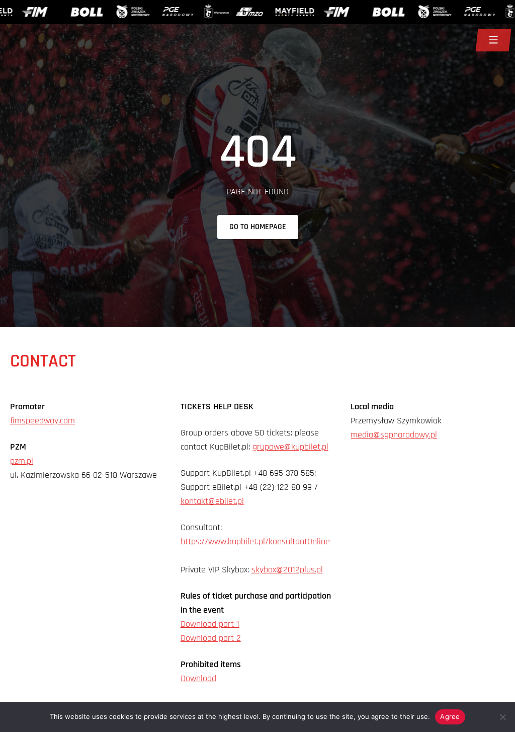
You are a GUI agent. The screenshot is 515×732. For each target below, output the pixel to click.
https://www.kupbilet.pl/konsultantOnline (255, 541)
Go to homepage (257, 227)
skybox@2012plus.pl (287, 569)
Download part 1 (210, 624)
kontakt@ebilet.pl (212, 501)
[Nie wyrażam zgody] (502, 717)
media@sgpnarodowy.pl (394, 435)
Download (198, 678)
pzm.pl (21, 461)
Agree (450, 716)
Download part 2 (211, 638)
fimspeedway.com (42, 420)
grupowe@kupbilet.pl (290, 447)
